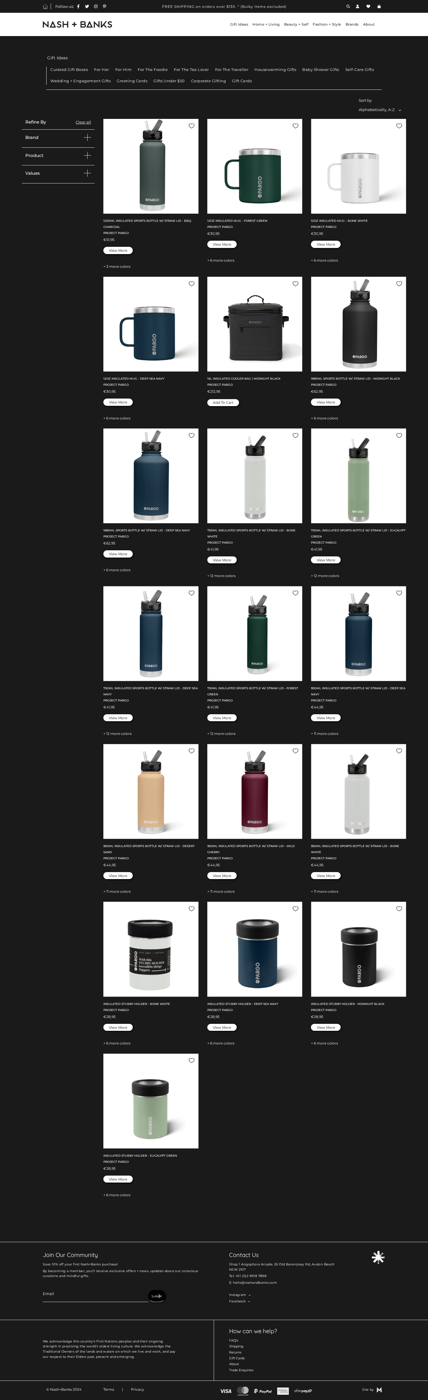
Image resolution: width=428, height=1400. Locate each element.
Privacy (137, 1389)
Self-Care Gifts (359, 69)
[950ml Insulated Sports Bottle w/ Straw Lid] (358, 633)
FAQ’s (233, 1340)
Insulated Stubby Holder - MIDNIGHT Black (347, 1004)
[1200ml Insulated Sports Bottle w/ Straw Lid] (151, 166)
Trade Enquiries (241, 1370)
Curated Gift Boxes (69, 69)
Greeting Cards (132, 80)
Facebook (237, 1301)
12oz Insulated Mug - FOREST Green (237, 221)
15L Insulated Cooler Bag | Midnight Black (243, 379)
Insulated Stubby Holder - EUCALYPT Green (140, 1156)
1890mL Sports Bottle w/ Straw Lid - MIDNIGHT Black (355, 379)
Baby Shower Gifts (320, 69)
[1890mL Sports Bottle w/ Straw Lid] (358, 324)
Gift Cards (242, 80)
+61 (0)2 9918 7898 (251, 1276)
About (234, 1364)
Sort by (365, 100)
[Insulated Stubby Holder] (151, 949)
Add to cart (223, 402)
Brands (352, 24)
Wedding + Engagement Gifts (80, 80)
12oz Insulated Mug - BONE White (339, 221)
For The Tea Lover (191, 69)
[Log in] (357, 6)
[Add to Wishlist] (192, 126)
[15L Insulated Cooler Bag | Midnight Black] (255, 324)
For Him (123, 69)
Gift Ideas (57, 57)
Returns (235, 1352)
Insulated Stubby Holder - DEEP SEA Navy (242, 1004)
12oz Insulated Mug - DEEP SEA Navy (133, 379)
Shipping (236, 1346)
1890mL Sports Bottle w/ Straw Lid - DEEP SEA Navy (146, 530)
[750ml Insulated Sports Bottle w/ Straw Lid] (255, 476)
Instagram (237, 1295)
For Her (101, 69)
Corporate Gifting (208, 80)
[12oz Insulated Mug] (255, 166)
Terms (108, 1389)
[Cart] (379, 6)
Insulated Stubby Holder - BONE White (136, 1004)
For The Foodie (153, 69)
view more (118, 250)
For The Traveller (232, 69)
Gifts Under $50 (169, 80)
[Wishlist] (368, 6)
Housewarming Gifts (275, 69)
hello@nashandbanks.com (255, 1283)
